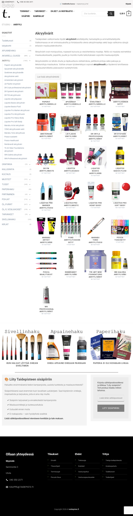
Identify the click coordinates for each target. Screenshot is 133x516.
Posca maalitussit (11, 140)
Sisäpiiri (26, 16)
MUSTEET (6, 179)
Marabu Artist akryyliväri (14, 125)
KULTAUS (6, 174)
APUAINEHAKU (9, 50)
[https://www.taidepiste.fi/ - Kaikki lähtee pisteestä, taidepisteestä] (9, 13)
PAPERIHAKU (8, 189)
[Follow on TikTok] (12, 6)
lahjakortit (6, 46)
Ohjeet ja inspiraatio (62, 11)
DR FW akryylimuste (12, 95)
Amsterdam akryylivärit (13, 80)
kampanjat (38, 16)
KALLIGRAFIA (8, 169)
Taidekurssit (7, 40)
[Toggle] (29, 55)
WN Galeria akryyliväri (13, 155)
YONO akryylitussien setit (14, 129)
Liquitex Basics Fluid (12, 107)
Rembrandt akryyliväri (13, 144)
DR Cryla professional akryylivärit (17, 88)
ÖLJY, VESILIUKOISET (12, 209)
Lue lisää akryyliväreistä (48, 77)
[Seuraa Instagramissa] (8, 6)
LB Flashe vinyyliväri (12, 84)
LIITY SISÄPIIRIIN (110, 408)
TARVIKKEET (8, 214)
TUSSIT (5, 184)
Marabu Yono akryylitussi (14, 133)
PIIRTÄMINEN (8, 194)
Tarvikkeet (39, 11)
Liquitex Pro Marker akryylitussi (16, 110)
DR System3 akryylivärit (13, 91)
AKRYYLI (6, 60)
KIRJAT (5, 224)
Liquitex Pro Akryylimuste (14, 114)
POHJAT (6, 199)
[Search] (111, 13)
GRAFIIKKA (7, 164)
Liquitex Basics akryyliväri (14, 103)
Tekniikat (24, 11)
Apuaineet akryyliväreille (14, 69)
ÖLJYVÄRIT (7, 204)
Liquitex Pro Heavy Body (14, 118)
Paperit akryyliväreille (12, 65)
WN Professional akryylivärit (15, 158)
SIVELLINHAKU (9, 219)
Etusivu (6, 24)
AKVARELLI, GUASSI (11, 56)
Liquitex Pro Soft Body (13, 122)
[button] (128, 4)
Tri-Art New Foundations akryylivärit (14, 149)
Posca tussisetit (10, 137)
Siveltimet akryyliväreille (13, 73)
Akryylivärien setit (11, 76)
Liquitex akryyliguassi (13, 99)
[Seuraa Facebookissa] (4, 6)
